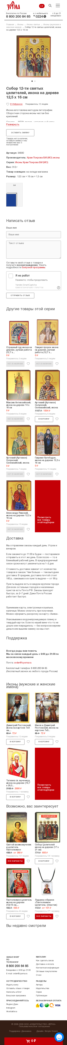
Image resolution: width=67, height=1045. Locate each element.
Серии (39, 992)
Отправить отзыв (20, 295)
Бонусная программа (16, 996)
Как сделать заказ (45, 961)
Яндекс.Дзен (12, 1004)
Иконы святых (33, 25)
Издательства (42, 988)
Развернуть (12, 124)
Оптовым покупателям (46, 971)
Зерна (13, 5)
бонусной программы (33, 267)
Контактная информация (47, 968)
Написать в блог (14, 992)
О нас (38, 975)
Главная (10, 25)
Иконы (20, 25)
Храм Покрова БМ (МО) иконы (43, 158)
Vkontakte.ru (11, 1012)
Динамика (26, 1031)
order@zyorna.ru (22, 663)
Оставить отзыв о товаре (17, 988)
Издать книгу (12, 985)
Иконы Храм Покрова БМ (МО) (31, 162)
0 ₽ (41, 6)
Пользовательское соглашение (34, 1027)
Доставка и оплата (45, 964)
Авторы (39, 985)
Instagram (10, 1008)
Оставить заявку (20, 133)
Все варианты (15, 861)
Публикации (41, 996)
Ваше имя (11, 228)
